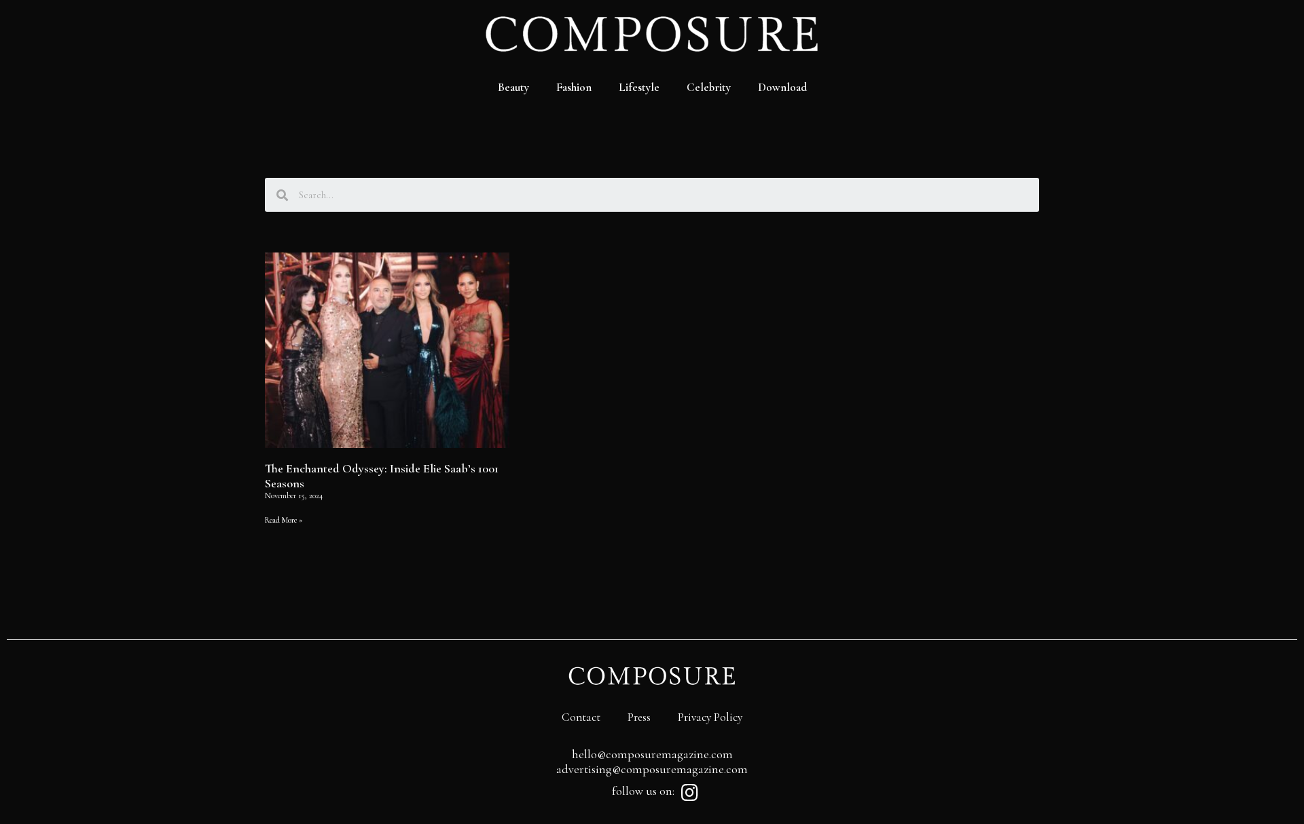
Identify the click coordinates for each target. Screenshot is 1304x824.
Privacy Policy (710, 717)
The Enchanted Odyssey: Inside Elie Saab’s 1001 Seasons (382, 476)
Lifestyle (639, 87)
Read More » (284, 520)
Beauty (513, 87)
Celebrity (709, 87)
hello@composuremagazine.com (652, 754)
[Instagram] (689, 792)
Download (782, 87)
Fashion (574, 87)
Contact (581, 717)
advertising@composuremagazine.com (652, 769)
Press (639, 717)
